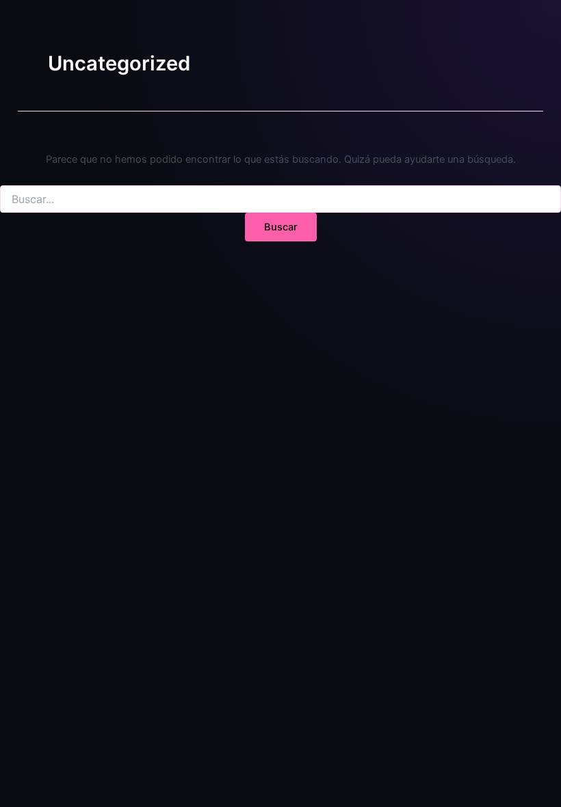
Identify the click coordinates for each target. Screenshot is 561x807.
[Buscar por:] (280, 199)
